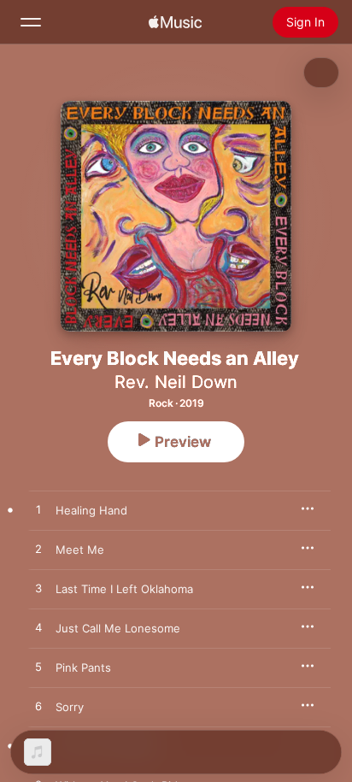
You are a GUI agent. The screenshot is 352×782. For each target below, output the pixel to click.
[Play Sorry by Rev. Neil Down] (38, 706)
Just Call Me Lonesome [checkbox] (118, 628)
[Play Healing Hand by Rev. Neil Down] (38, 510)
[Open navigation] (31, 22)
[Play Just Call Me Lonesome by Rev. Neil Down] (38, 628)
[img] (175, 22)
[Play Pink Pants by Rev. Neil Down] (38, 667)
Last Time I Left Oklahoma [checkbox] (124, 589)
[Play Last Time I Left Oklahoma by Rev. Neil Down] (38, 589)
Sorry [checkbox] (70, 707)
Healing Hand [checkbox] (91, 510)
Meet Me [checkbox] (80, 549)
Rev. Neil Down (176, 382)
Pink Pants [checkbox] (83, 667)
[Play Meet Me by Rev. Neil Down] (38, 549)
